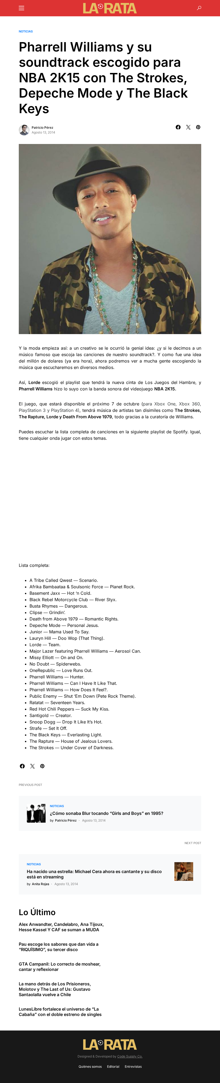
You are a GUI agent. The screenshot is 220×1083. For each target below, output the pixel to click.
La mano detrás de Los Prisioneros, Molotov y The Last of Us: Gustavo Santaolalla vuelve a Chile (55, 989)
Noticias (26, 31)
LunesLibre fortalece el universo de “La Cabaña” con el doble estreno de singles (60, 1011)
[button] (21, 8)
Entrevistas (133, 1066)
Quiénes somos (90, 1066)
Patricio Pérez (42, 127)
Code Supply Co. (129, 1056)
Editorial (113, 1066)
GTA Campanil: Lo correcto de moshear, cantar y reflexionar (60, 966)
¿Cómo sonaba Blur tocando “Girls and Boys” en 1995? (106, 813)
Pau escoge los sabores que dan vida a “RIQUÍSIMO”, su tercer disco (58, 946)
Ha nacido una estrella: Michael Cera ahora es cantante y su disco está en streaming (94, 874)
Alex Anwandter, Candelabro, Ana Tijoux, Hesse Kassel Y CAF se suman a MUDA (61, 927)
